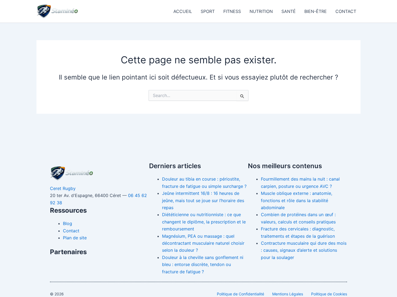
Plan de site (75, 237)
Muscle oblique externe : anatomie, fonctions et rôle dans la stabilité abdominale (296, 200)
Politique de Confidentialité (240, 294)
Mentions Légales (287, 294)
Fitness (232, 11)
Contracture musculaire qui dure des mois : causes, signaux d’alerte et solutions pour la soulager (303, 250)
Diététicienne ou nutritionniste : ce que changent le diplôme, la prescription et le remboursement (204, 222)
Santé (288, 11)
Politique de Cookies (329, 294)
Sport (208, 11)
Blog (67, 223)
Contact (345, 11)
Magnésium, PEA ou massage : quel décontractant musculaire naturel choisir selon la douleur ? (203, 243)
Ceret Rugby (63, 188)
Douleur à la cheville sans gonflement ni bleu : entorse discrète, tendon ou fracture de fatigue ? (202, 264)
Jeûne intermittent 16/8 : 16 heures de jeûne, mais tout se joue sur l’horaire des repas (203, 200)
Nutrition (261, 11)
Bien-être (315, 11)
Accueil (182, 11)
